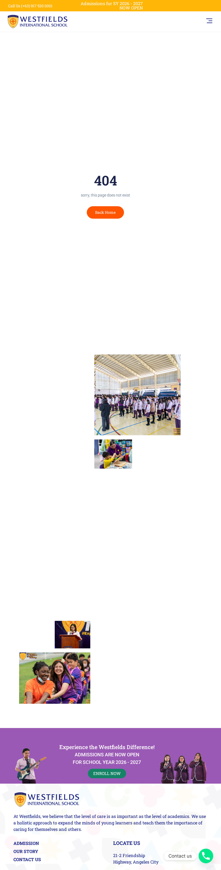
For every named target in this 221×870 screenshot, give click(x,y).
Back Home (105, 212)
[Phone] (206, 856)
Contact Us (27, 859)
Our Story (25, 851)
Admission (26, 843)
